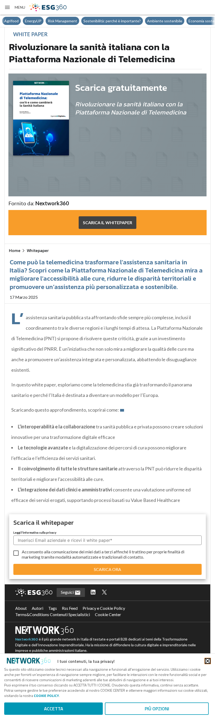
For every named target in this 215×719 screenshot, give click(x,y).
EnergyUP (33, 21)
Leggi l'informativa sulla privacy (34, 532)
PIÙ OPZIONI (157, 708)
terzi (108, 551)
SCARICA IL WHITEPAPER (107, 222)
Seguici (67, 592)
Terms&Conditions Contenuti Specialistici (52, 614)
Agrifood (11, 21)
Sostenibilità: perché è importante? (112, 21)
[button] (14, 7)
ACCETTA (53, 708)
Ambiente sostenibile (164, 21)
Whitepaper (38, 250)
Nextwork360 (26, 639)
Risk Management (62, 21)
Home (14, 250)
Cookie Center (108, 614)
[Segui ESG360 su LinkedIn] (93, 592)
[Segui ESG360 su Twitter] (104, 592)
